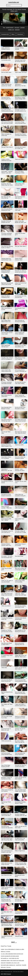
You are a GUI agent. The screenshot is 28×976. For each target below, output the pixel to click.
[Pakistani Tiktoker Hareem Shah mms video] (7, 539)
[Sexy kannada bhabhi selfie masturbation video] (20, 501)
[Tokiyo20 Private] (20, 931)
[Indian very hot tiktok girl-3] (20, 228)
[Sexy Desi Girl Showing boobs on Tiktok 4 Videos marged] (7, 241)
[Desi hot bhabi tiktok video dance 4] (20, 192)
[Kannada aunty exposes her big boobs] (7, 821)
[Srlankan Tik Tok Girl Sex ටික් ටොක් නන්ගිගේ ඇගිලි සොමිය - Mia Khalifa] (20, 724)
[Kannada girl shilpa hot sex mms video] (20, 894)
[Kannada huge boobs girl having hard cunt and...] (20, 55)
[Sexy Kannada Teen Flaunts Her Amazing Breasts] (20, 687)
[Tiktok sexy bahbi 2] (7, 601)
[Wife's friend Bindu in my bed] (7, 303)
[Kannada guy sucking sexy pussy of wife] (20, 601)
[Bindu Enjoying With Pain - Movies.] (7, 514)
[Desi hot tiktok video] (7, 67)
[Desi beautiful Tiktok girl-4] (20, 303)
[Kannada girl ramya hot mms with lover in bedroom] (7, 526)
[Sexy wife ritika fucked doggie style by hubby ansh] (20, 785)
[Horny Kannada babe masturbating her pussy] (20, 675)
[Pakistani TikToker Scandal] (20, 43)
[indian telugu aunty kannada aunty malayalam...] (20, 179)
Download (20, 34)
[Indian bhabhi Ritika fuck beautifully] (20, 575)
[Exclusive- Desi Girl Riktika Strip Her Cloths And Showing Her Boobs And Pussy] (7, 179)
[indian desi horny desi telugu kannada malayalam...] (7, 858)
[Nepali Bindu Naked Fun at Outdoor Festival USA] (7, 452)
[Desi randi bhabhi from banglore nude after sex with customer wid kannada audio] (7, 846)
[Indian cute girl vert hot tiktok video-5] (20, 772)
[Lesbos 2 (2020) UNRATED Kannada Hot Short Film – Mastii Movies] (7, 154)
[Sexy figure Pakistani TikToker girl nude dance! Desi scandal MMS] (7, 414)
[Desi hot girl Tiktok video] (7, 427)
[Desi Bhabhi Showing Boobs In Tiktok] (20, 797)
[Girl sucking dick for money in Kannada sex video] (20, 365)
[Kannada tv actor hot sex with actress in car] (20, 105)
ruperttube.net (13, 2)
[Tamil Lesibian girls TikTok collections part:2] (20, 327)
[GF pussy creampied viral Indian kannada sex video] (7, 228)
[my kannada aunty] (7, 55)
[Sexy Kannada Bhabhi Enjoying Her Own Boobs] (7, 204)
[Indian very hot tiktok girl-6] (7, 563)
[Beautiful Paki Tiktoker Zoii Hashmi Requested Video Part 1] (20, 129)
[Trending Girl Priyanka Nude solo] (7, 613)
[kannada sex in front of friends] (7, 476)
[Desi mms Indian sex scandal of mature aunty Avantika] (20, 452)
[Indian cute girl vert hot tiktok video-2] (7, 882)
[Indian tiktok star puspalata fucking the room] (20, 489)
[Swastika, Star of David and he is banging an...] (7, 353)
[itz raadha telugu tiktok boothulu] (7, 650)
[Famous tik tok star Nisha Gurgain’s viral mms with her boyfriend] (7, 440)
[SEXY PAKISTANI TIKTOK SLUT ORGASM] (7, 340)
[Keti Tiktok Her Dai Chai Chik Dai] (7, 192)
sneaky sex (11, 29)
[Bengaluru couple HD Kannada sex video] (7, 772)
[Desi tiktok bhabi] (20, 551)
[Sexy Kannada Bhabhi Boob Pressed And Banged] (7, 675)
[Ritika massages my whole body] (7, 129)
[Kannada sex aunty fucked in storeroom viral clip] (7, 489)
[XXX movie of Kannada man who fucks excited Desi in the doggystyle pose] (7, 117)
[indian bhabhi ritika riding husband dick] (7, 365)
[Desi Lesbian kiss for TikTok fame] (7, 390)
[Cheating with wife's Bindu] (20, 870)
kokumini (17, 29)
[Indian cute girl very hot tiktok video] (20, 821)
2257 (2, 974)
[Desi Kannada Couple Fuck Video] (7, 711)
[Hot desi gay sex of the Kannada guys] (20, 291)
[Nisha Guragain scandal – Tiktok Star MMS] (7, 501)
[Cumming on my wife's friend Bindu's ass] (20, 340)
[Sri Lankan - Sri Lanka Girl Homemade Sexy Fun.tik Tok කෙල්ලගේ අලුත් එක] (7, 551)
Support (9, 974)
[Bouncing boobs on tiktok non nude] (7, 724)
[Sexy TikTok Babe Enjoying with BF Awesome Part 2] (7, 760)
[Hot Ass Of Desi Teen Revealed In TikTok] (20, 402)
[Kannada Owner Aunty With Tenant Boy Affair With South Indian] (7, 833)
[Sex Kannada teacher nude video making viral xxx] (20, 377)
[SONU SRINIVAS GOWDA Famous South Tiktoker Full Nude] (7, 43)
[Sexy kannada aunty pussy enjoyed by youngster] (20, 748)
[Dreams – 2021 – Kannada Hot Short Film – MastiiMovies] (20, 464)
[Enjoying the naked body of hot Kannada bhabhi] (20, 882)
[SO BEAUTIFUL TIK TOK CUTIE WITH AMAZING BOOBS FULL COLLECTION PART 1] (7, 809)
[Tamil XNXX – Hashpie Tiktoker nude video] (7, 166)
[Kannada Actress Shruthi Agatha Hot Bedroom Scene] (7, 92)
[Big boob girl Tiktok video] (7, 797)
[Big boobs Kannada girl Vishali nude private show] (7, 278)
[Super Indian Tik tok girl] (20, 67)
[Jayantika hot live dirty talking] (7, 931)
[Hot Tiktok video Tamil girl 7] (7, 907)
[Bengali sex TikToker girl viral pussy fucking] (7, 625)
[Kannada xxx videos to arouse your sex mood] (20, 266)
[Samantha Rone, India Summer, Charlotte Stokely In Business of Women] (20, 919)
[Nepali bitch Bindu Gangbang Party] (7, 266)
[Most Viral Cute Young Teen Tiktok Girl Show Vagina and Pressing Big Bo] (20, 427)
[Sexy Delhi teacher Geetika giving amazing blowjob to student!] (7, 105)
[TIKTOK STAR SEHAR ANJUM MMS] (20, 613)
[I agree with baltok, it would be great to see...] (20, 699)
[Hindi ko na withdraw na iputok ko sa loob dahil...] (20, 711)
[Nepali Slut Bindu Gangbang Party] (7, 291)
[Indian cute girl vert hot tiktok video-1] (20, 663)
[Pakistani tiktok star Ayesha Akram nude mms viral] (7, 253)
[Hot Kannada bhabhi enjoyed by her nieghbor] (20, 907)
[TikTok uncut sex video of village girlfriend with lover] (20, 858)
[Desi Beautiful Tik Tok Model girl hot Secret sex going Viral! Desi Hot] (20, 625)
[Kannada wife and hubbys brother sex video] (7, 894)
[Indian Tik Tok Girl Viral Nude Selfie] (20, 278)
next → (14, 942)
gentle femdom (10, 27)
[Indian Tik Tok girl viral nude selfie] (20, 204)
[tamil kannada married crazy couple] (7, 327)
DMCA (5, 974)
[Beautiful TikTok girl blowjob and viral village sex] (7, 216)
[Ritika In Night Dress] (20, 846)
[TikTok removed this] (7, 736)
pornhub (22, 27)
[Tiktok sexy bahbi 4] (20, 154)
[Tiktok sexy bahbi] (20, 440)
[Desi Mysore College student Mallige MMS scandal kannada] (20, 92)
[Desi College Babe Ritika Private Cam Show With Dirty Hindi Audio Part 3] (7, 315)
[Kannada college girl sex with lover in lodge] (20, 526)
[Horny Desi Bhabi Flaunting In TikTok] (20, 166)
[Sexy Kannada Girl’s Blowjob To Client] (7, 402)
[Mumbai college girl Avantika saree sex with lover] (20, 809)
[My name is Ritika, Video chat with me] (20, 736)
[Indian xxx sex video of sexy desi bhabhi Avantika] (7, 575)
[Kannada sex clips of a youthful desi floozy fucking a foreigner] (20, 760)
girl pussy (17, 27)
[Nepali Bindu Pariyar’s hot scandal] (20, 539)
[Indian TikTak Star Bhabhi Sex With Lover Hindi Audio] (20, 216)
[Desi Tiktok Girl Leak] (7, 870)
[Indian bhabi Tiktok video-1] (20, 514)
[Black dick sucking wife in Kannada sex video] (20, 563)
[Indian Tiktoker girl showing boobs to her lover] (20, 390)
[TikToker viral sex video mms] (20, 476)
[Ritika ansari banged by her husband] (7, 785)
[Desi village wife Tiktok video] (7, 699)
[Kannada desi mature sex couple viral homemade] (20, 142)
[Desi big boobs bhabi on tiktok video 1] (7, 638)
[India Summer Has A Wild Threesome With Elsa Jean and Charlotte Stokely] (7, 919)
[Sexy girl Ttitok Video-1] (20, 241)
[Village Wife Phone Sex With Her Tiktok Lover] (20, 650)
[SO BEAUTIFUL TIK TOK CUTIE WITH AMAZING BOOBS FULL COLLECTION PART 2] (20, 833)
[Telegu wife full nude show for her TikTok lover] (7, 79)
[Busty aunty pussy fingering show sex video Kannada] (20, 638)
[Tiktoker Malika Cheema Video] (20, 253)
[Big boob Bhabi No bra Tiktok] (7, 687)
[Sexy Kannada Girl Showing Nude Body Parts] (20, 315)
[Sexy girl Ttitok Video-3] (7, 142)
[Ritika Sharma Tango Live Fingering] (20, 353)
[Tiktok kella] (7, 663)
